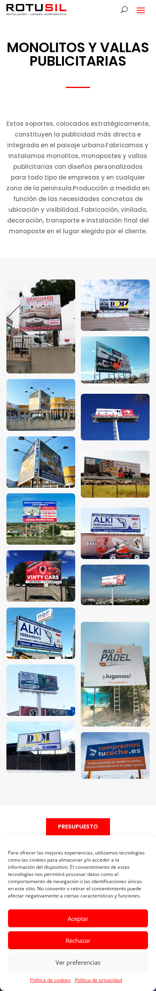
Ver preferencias (78, 962)
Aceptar (78, 919)
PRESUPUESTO (78, 827)
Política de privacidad (98, 980)
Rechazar (78, 940)
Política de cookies (50, 980)
